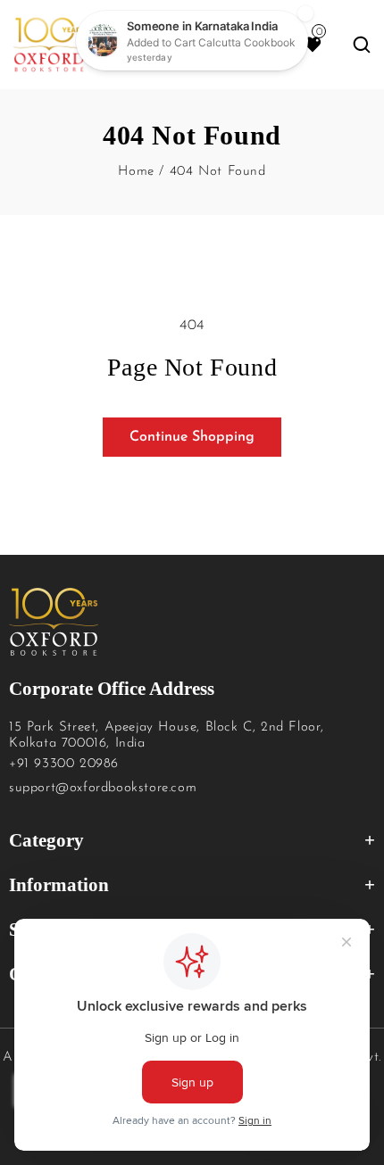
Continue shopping (192, 437)
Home (136, 171)
